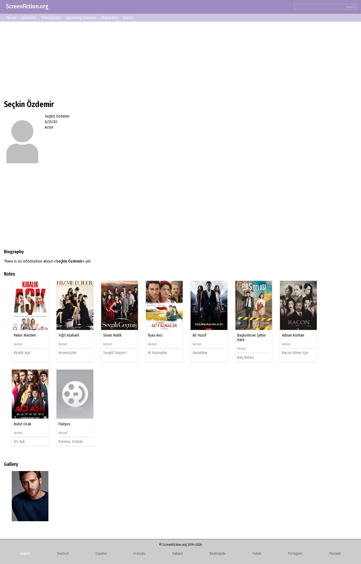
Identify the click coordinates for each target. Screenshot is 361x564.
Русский (335, 553)
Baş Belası (245, 357)
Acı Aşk (19, 441)
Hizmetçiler (67, 352)
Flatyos (64, 424)
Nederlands (218, 553)
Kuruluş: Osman (70, 441)
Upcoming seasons (81, 17)
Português (295, 553)
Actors (128, 17)
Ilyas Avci (155, 335)
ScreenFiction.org (27, 6)
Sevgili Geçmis (114, 352)
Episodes (28, 17)
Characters (109, 17)
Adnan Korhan (293, 335)
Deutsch (63, 553)
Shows (11, 17)
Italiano (177, 553)
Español (101, 553)
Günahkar (200, 352)
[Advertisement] (151, 60)
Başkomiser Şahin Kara (251, 337)
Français (139, 553)
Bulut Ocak (22, 424)
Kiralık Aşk (22, 352)
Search (350, 7)
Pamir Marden (25, 335)
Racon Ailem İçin (295, 352)
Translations (51, 17)
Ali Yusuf (199, 335)
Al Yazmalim (157, 352)
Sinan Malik (112, 335)
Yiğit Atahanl (68, 335)
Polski (257, 553)
